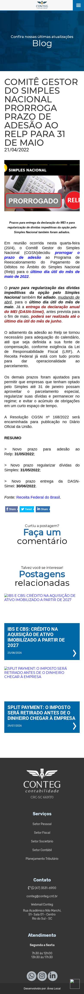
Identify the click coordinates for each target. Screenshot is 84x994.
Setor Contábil (42, 850)
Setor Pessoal (42, 824)
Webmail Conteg (42, 904)
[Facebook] (11, 509)
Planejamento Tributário (42, 859)
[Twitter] (27, 509)
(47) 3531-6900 (45, 888)
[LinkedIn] (43, 509)
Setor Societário (42, 841)
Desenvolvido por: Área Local (42, 988)
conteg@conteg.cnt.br (42, 896)
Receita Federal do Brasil (38, 497)
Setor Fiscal (42, 833)
